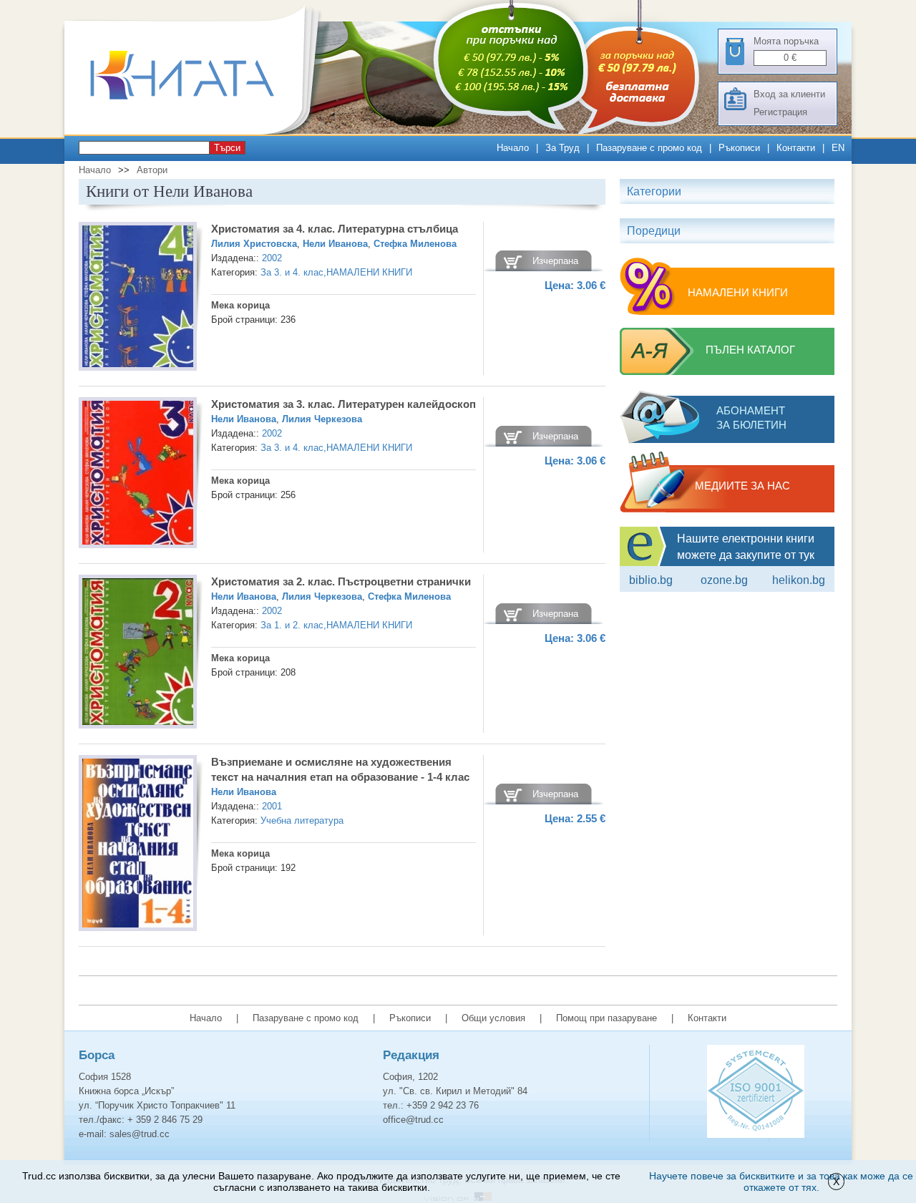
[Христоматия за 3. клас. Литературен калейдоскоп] (138, 474)
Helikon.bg (798, 580)
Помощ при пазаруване (606, 1018)
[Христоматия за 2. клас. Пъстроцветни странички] (138, 654)
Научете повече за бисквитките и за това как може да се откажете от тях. (781, 1181)
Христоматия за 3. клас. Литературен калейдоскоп (343, 404)
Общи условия (493, 1018)
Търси (227, 147)
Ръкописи (739, 147)
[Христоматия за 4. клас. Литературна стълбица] (138, 298)
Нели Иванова (335, 243)
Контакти (795, 147)
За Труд (562, 147)
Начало (513, 147)
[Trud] (196, 131)
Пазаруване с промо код (649, 147)
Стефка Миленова (415, 243)
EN (838, 147)
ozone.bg (724, 580)
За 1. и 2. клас (291, 625)
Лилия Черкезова (322, 419)
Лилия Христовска (254, 243)
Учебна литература (302, 820)
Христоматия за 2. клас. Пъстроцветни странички (341, 581)
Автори (152, 170)
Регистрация (780, 112)
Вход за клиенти (789, 94)
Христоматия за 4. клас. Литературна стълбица (334, 229)
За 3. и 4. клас (291, 272)
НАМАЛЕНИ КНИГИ (369, 272)
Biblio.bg (651, 580)
